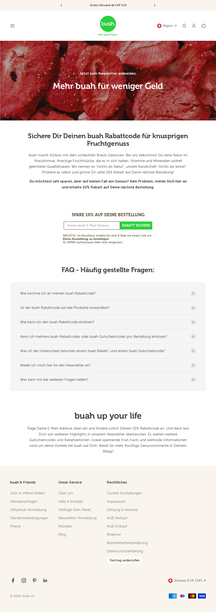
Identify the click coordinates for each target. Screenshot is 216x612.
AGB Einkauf (117, 526)
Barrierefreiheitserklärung (127, 543)
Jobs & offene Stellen (27, 493)
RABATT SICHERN (136, 225)
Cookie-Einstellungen (124, 493)
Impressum (116, 502)
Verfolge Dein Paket (74, 510)
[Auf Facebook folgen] (13, 580)
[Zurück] (61, 5)
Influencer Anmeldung (28, 510)
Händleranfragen (23, 502)
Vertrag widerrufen (125, 560)
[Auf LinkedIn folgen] (45, 580)
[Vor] (154, 5)
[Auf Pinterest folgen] (34, 580)
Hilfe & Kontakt (70, 502)
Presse (15, 526)
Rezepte (65, 526)
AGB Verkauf (117, 518)
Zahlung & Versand (122, 510)
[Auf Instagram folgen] (24, 580)
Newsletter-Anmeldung (77, 518)
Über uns (65, 493)
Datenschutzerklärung (125, 551)
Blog (62, 534)
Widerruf (114, 534)
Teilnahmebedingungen (29, 518)
